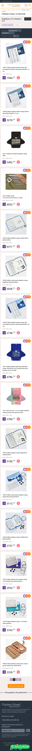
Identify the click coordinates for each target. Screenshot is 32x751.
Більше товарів (15, 686)
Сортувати (4, 30)
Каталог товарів (11, 9)
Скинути (17, 25)
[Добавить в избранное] (29, 42)
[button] (14, 30)
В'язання (18, 9)
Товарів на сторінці (6, 36)
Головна (4, 9)
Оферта (27, 743)
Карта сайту (21, 743)
